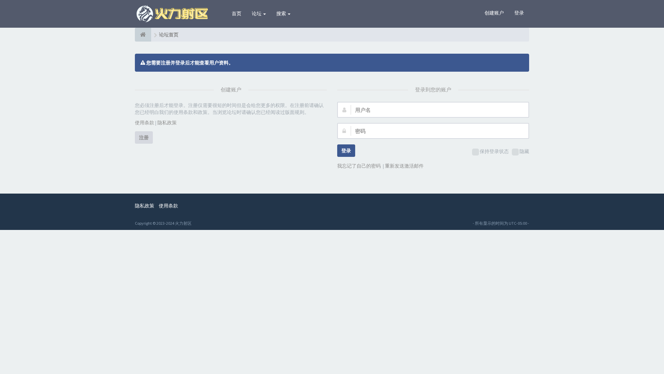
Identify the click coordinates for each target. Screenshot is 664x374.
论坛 (257, 13)
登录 (519, 13)
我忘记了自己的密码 (359, 166)
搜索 (281, 13)
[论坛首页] (143, 35)
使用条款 (144, 122)
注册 (144, 137)
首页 (236, 13)
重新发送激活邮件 (404, 166)
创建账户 (494, 13)
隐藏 (524, 151)
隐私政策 (167, 122)
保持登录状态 (494, 151)
